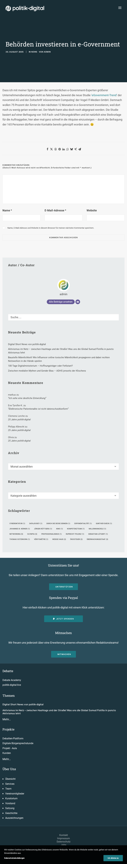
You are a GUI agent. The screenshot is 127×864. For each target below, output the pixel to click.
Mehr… (6, 719)
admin (47, 52)
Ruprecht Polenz (75, 534)
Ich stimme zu (113, 858)
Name (7, 210)
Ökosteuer (76, 539)
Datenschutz (63, 841)
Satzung (9, 808)
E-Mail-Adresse (55, 210)
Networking (16, 534)
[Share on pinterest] (59, 149)
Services (9, 783)
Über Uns (9, 769)
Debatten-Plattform (12, 738)
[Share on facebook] (47, 149)
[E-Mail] (77, 302)
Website (92, 210)
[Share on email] (79, 149)
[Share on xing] (75, 149)
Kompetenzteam (76, 529)
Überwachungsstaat (97, 539)
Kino (59, 529)
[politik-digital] (25, 8)
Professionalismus (51, 534)
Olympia (32, 534)
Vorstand (10, 803)
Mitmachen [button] (64, 654)
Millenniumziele (97, 529)
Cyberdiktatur (17, 524)
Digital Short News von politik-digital (23, 704)
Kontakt (63, 835)
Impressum (63, 838)
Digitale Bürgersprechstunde (17, 743)
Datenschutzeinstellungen (14, 858)
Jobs (63, 844)
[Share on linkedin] (63, 149)
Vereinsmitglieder (14, 793)
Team (8, 788)
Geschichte (11, 813)
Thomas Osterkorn (19, 539)
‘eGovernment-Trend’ (104, 95)
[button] (120, 7)
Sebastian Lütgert (98, 534)
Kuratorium (11, 798)
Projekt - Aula (9, 748)
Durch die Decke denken (58, 524)
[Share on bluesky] (71, 149)
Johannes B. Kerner (19, 529)
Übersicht (10, 778)
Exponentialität (83, 524)
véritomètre (41, 539)
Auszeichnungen (14, 817)
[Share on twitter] (51, 149)
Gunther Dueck (104, 524)
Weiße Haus (59, 539)
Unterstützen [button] (64, 587)
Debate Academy (11, 680)
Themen (8, 695)
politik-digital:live (11, 684)
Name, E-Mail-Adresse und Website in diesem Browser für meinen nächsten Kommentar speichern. (50, 228)
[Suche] (63, 317)
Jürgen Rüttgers (43, 529)
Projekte (8, 729)
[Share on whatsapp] (67, 149)
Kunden (6, 753)
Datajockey (35, 524)
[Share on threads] (55, 149)
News (34, 52)
